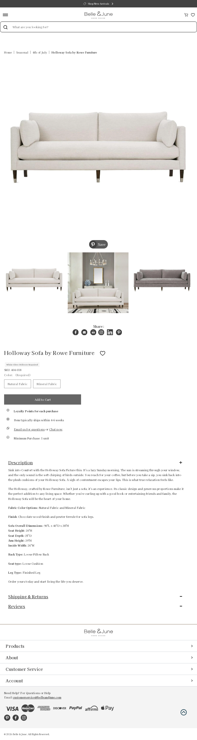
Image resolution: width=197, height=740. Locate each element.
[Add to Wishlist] (102, 352)
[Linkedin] (110, 332)
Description (20, 462)
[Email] (84, 332)
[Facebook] (75, 332)
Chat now (55, 429)
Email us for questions (29, 429)
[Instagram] (101, 332)
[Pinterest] (119, 332)
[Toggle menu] (7, 15)
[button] (184, 712)
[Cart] (186, 14)
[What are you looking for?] (5, 27)
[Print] (93, 332)
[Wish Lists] (193, 14)
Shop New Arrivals (98, 3)
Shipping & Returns (28, 596)
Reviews (16, 606)
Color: (17, 375)
